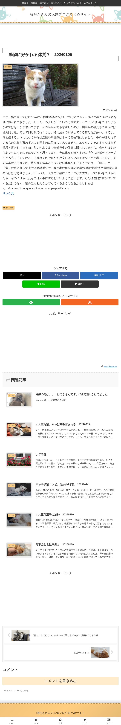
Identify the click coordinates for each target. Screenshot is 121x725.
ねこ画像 (10, 207)
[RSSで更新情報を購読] (89, 302)
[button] (80, 284)
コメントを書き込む (60, 681)
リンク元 (8, 193)
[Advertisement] (60, 37)
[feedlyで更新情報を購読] (31, 302)
